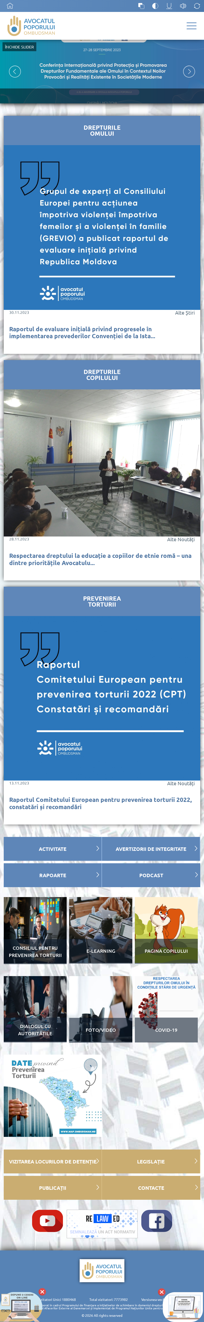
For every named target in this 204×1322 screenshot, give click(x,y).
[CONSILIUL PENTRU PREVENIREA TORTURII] (35, 961)
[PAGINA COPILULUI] (166, 961)
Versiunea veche (154, 1299)
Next (189, 72)
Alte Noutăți (181, 539)
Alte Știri (185, 312)
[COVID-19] (166, 1039)
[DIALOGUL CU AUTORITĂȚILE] (35, 1039)
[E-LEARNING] (100, 961)
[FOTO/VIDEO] (100, 1040)
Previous (15, 72)
